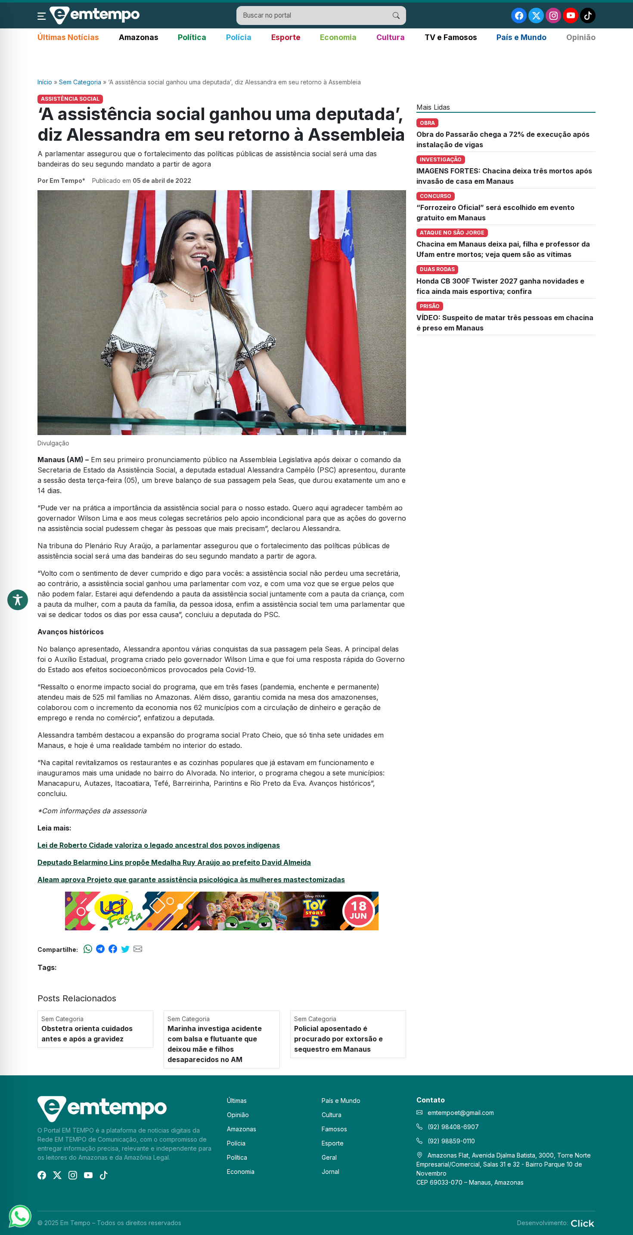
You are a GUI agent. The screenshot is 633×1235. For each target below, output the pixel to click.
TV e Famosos (451, 37)
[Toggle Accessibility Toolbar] (17, 600)
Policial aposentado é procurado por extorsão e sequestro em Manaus (338, 1038)
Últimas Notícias (68, 37)
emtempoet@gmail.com (461, 1112)
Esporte (286, 37)
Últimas (237, 1100)
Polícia (238, 37)
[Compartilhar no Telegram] (100, 949)
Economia (338, 37)
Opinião (581, 37)
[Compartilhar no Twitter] (125, 949)
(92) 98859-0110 (450, 1141)
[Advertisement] (316, 60)
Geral (329, 1157)
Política (192, 37)
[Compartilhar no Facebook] (113, 949)
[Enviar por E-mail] (137, 949)
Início (44, 82)
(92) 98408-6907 (452, 1126)
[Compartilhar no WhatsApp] (88, 949)
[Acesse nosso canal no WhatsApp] (19, 1215)
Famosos (334, 1129)
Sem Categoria (80, 82)
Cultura (390, 37)
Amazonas (138, 37)
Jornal (330, 1171)
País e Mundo (521, 37)
